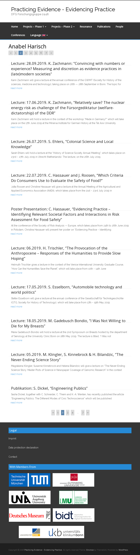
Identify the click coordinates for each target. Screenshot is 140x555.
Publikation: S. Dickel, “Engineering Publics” (49, 388)
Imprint (12, 438)
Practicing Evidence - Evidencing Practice (63, 9)
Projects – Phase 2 (62, 26)
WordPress (123, 550)
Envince (90, 550)
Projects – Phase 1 (34, 26)
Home (14, 26)
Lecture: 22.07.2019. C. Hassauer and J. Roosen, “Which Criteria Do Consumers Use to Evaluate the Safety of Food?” (67, 178)
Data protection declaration (23, 447)
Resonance (86, 26)
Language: (36, 35)
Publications (103, 26)
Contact (13, 456)
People (119, 26)
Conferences (18, 35)
